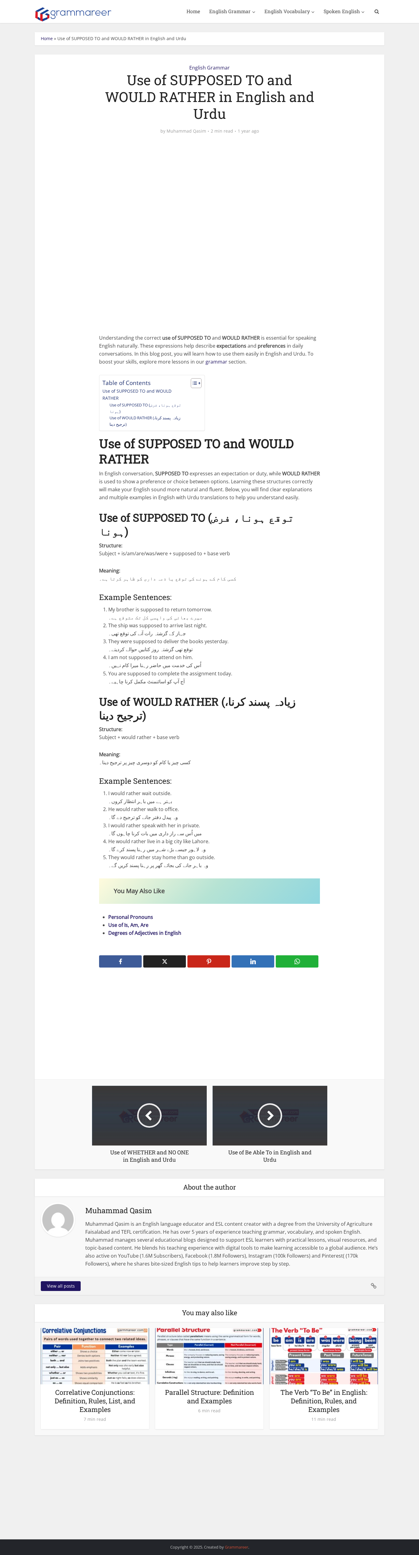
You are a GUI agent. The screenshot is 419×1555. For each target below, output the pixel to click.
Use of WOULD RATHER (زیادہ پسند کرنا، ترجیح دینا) (145, 421)
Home (193, 11)
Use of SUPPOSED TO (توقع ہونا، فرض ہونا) (145, 408)
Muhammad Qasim (186, 131)
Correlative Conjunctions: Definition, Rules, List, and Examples (95, 1401)
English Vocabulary (287, 11)
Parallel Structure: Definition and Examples (209, 1396)
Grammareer (236, 1547)
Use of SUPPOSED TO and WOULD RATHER (136, 394)
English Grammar (230, 11)
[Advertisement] (209, 187)
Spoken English (342, 11)
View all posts (61, 1286)
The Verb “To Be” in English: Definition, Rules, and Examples (323, 1401)
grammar (216, 361)
